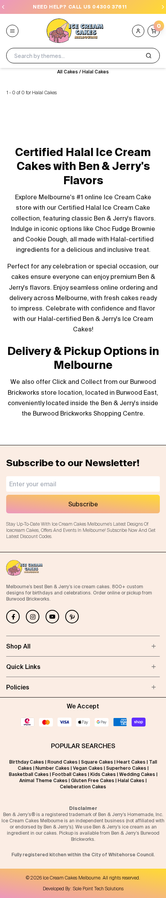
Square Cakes (97, 761)
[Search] (148, 55)
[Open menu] (12, 31)
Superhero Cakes (126, 768)
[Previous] (3, 7)
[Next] (163, 7)
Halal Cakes (95, 71)
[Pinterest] (72, 617)
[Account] (138, 31)
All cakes (67, 71)
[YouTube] (52, 617)
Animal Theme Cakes (43, 780)
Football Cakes (69, 774)
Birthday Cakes (26, 761)
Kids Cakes (103, 774)
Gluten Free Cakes (92, 780)
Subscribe (83, 504)
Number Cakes (52, 768)
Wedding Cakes (137, 774)
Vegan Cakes (88, 768)
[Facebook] (13, 617)
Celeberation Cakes (83, 786)
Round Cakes (62, 761)
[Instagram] (33, 617)
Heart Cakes (131, 761)
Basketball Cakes (29, 774)
